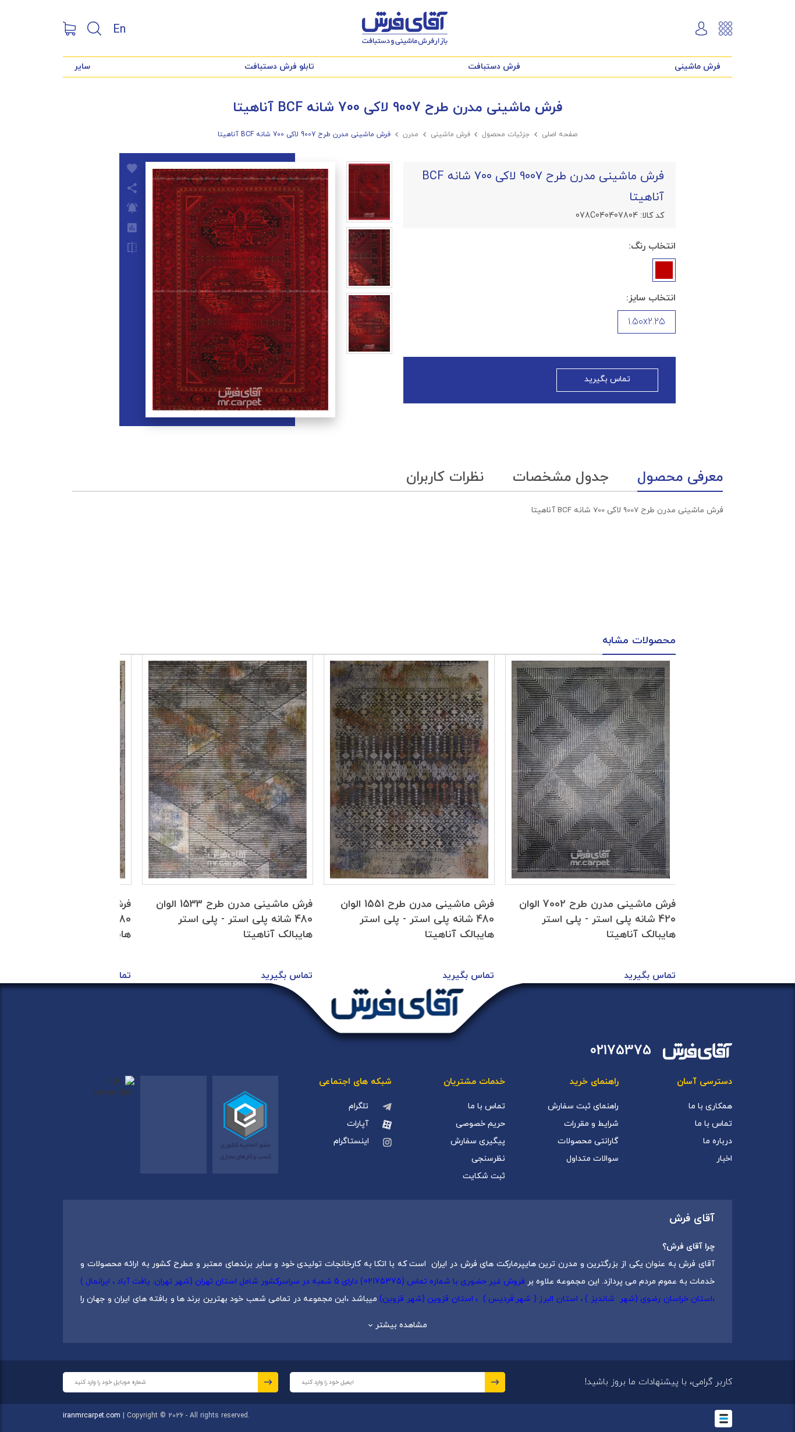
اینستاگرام (351, 1141)
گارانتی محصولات (588, 1141)
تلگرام (358, 1106)
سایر (82, 66)
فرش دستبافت (494, 66)
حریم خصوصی (480, 1123)
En (119, 29)
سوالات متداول (592, 1158)
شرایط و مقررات (591, 1123)
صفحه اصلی (559, 134)
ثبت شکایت (484, 1176)
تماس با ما (713, 1123)
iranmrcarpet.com (91, 1415)
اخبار (724, 1158)
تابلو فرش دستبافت (279, 66)
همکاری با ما (710, 1106)
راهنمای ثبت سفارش (583, 1106)
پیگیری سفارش (477, 1141)
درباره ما (717, 1141)
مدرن (410, 134)
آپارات (357, 1123)
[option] (591, 819)
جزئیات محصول (506, 134)
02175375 (620, 1051)
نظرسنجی (488, 1158)
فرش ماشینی (698, 66)
